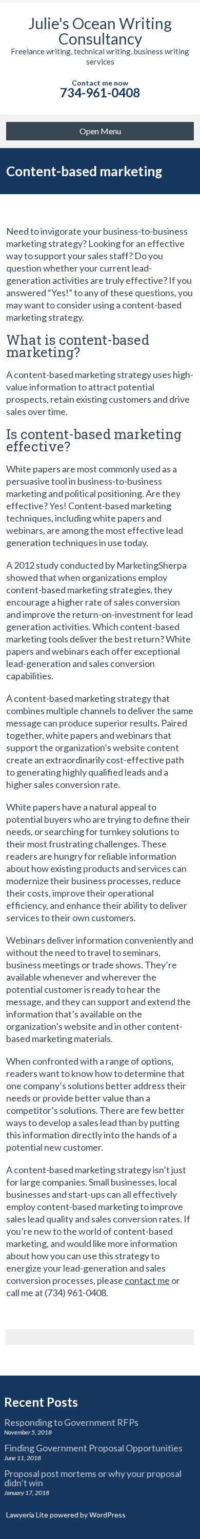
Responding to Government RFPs (71, 1422)
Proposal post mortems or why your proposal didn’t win (93, 1478)
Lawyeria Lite (28, 1514)
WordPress (107, 1514)
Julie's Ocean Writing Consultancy (100, 31)
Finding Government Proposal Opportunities (93, 1447)
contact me (147, 1280)
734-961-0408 (100, 92)
